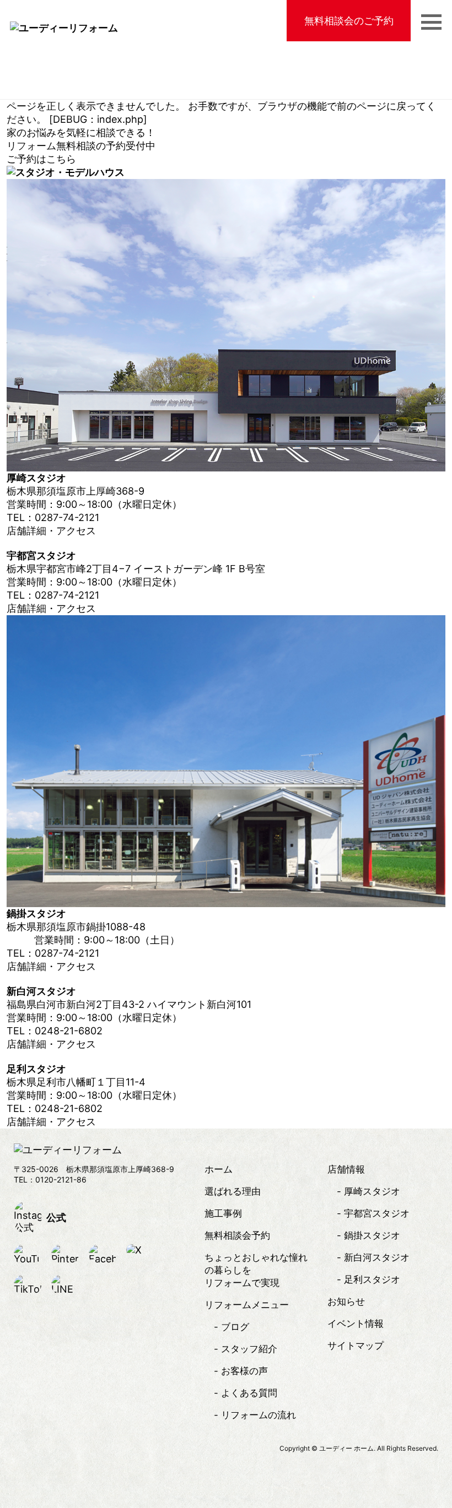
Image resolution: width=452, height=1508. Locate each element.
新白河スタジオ (377, 1257)
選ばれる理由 (233, 1191)
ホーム (219, 1169)
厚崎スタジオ (372, 1191)
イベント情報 (355, 1323)
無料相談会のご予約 (349, 20)
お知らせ (346, 1301)
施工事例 (223, 1213)
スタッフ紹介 (249, 1348)
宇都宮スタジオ (377, 1213)
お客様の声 (244, 1370)
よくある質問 (249, 1392)
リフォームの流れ (258, 1414)
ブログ (235, 1326)
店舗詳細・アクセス (51, 530)
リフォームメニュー (247, 1304)
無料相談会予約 (237, 1235)
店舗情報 (346, 1169)
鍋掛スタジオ (372, 1235)
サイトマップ (355, 1345)
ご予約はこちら (41, 159)
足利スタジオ (372, 1279)
